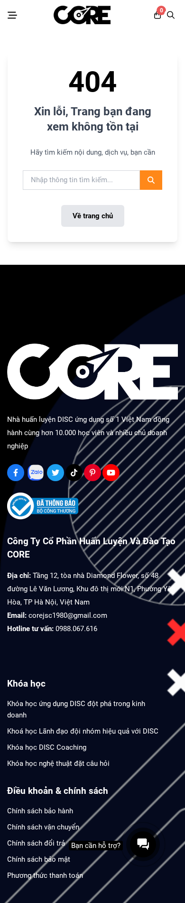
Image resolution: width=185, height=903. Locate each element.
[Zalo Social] (36, 472)
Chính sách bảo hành (40, 811)
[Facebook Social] (15, 472)
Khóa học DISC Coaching (46, 747)
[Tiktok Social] (74, 472)
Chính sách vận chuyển (43, 827)
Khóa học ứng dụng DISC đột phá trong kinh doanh (76, 709)
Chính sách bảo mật (38, 859)
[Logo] (82, 15)
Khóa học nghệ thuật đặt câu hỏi (58, 763)
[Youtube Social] (111, 472)
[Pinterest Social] (92, 472)
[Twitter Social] (55, 472)
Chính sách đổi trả (36, 843)
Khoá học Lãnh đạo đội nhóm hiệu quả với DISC (82, 731)
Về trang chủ (93, 216)
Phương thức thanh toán (45, 875)
